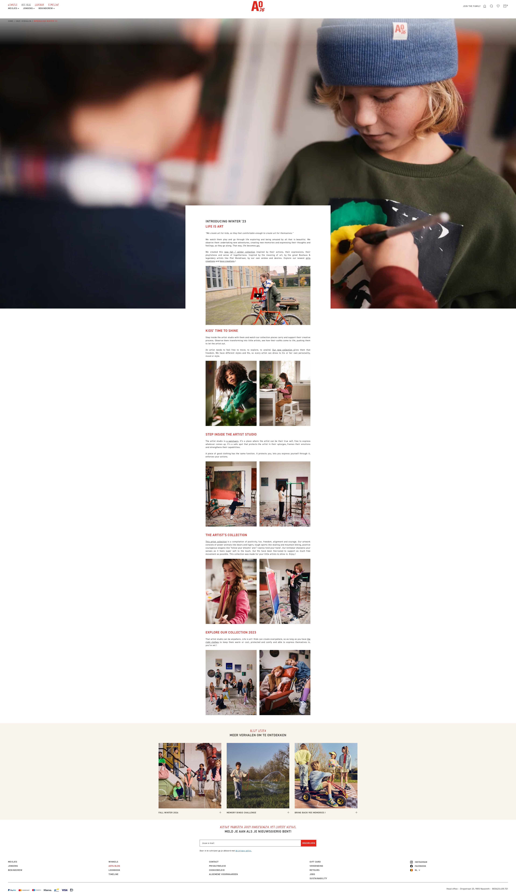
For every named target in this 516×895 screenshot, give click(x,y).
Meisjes (13, 8)
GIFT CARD (315, 861)
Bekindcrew (15, 870)
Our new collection (282, 349)
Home (10, 21)
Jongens (28, 8)
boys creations (227, 261)
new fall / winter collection (239, 252)
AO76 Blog (26, 4)
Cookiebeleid (217, 870)
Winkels (12, 4)
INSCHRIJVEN (308, 843)
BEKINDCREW (46, 8)
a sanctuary (232, 441)
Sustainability (318, 878)
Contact (213, 861)
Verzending (316, 866)
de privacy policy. (244, 850)
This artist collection (216, 541)
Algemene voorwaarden (223, 874)
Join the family (472, 6)
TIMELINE (53, 4)
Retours (315, 870)
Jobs (312, 874)
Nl (416, 870)
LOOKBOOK (39, 4)
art (258, 245)
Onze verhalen (23, 21)
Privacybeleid (217, 866)
